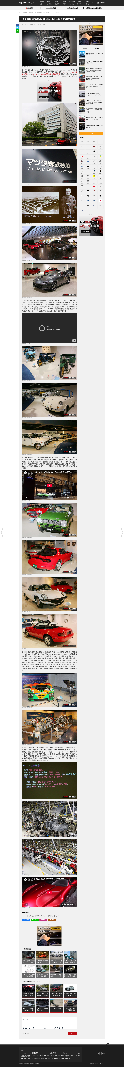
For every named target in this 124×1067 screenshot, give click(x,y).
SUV (43, 1053)
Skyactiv (45, 916)
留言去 (52, 919)
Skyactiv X (57, 916)
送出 (72, 1033)
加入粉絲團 (26, 919)
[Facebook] (99, 1053)
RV (45, 1053)
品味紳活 (79, 4)
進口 (36, 1055)
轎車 (48, 1055)
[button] (26, 1028)
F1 (31, 1055)
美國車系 (42, 1058)
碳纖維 (62, 1056)
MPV (48, 1053)
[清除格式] (33, 1028)
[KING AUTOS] (26, 3)
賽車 (28, 1053)
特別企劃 (86, 4)
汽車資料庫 (49, 4)
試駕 (61, 1053)
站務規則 (37, 1063)
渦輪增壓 (73, 1053)
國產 (34, 1055)
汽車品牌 (71, 4)
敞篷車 (22, 1053)
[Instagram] (102, 1053)
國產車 (58, 1053)
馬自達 (29, 916)
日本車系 (51, 916)
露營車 (56, 1058)
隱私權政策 (26, 1063)
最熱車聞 (97, 48)
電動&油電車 (72, 1)
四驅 (56, 1055)
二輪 (76, 1055)
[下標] (57, 1028)
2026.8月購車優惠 (51, 8)
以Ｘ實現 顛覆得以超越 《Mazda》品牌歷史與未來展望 (47, 12)
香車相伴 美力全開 (72, 8)
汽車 (42, 1055)
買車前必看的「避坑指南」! (94, 8)
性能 (28, 1056)
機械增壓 (65, 1053)
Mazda (24, 916)
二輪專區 (86, 1)
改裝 (40, 1053)
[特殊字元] (60, 1028)
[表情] (62, 1028)
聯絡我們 (21, 1063)
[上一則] (2, 532)
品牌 (59, 1055)
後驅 (53, 1055)
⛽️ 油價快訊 (29, 8)
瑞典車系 (49, 1058)
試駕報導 (64, 1)
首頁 (20, 12)
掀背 (59, 1058)
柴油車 (62, 1058)
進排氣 (72, 1055)
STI (76, 1053)
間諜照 (56, 1)
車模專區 (49, 1)
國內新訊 (57, 4)
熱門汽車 (42, 4)
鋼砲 (79, 1055)
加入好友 (35, 919)
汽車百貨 (67, 1058)
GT (52, 1058)
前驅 (51, 1055)
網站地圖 (32, 1063)
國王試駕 (35, 1053)
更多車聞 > (91, 133)
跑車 (45, 1055)
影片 (33, 916)
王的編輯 (25, 24)
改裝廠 (28, 1058)
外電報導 (64, 4)
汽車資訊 (31, 12)
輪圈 (31, 1053)
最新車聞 (42, 1)
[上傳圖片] (23, 1028)
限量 (79, 1053)
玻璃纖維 (67, 1056)
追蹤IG (43, 919)
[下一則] (122, 532)
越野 (39, 1055)
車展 (69, 1053)
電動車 (38, 1058)
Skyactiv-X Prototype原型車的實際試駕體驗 (46, 74)
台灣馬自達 (39, 916)
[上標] (55, 1028)
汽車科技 (79, 1)
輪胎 (25, 1053)
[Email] (104, 1053)
